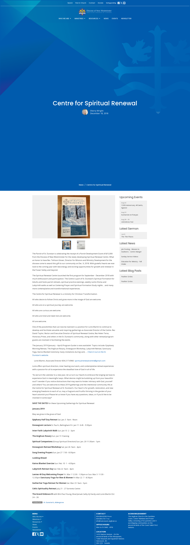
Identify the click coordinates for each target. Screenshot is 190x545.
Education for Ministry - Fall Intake (131, 262)
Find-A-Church (80, 3)
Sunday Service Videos (129, 256)
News (106, 18)
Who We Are (64, 18)
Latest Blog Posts (130, 271)
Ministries (79, 18)
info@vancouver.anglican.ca (106, 521)
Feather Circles (127, 276)
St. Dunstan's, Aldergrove (54, 502)
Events (115, 18)
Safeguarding (111, 3)
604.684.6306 (101, 516)
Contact (92, 3)
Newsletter (126, 18)
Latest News (127, 243)
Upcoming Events (131, 197)
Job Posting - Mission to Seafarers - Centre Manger (131, 250)
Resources (93, 18)
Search (70, 3)
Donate (100, 3)
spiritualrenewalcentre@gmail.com (90, 360)
